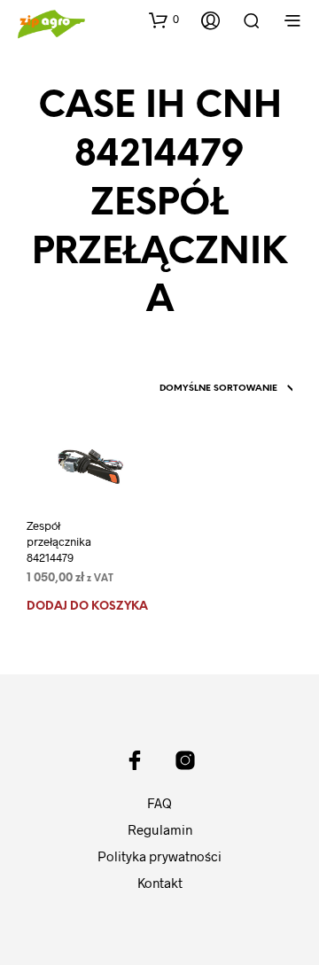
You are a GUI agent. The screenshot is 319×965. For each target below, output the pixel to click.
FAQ (159, 803)
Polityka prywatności (159, 856)
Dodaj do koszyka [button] (87, 606)
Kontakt (160, 883)
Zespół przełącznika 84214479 (59, 541)
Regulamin (160, 829)
